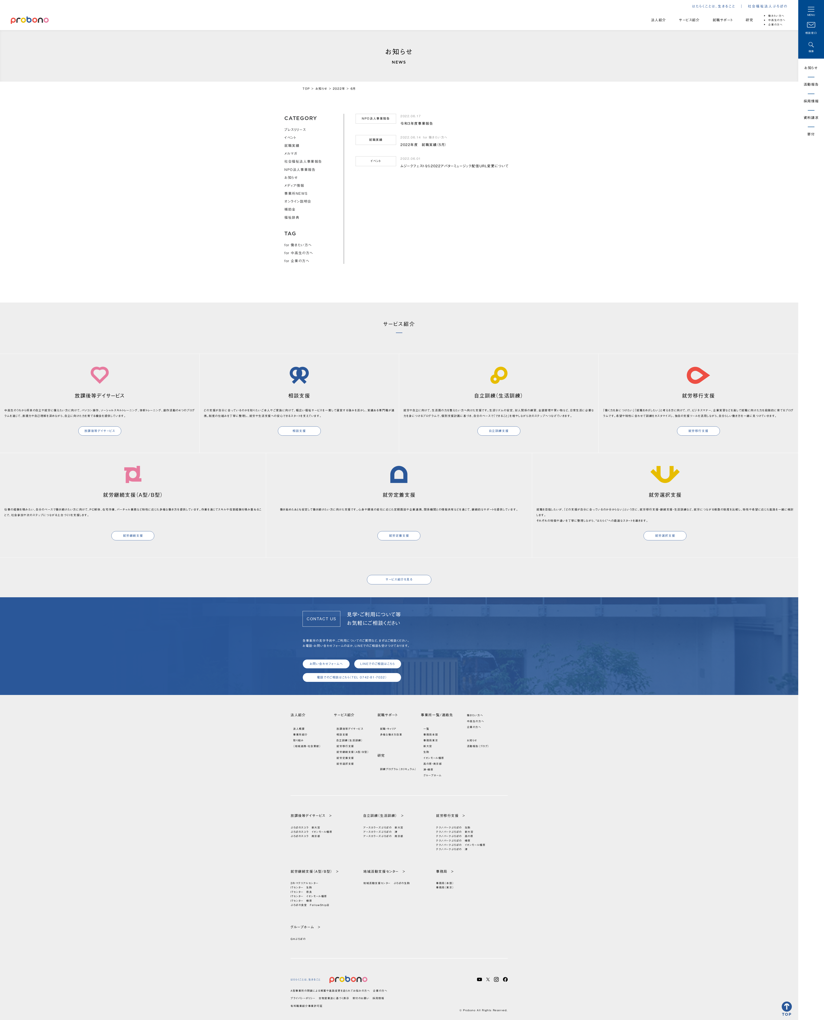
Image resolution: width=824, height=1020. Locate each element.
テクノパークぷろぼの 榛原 (453, 840)
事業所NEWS (295, 193)
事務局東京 (430, 740)
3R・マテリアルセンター (304, 883)
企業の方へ (775, 24)
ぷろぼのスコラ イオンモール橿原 (311, 831)
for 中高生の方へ (298, 253)
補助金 (290, 209)
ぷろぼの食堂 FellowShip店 (310, 905)
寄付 (811, 134)
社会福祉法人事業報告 (303, 161)
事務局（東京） (445, 887)
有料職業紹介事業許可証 (307, 1006)
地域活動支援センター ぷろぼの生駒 (386, 883)
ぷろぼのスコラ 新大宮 (305, 827)
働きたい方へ (776, 15)
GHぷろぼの (298, 939)
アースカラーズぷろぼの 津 (380, 831)
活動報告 (811, 84)
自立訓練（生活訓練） (349, 740)
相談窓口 (811, 33)
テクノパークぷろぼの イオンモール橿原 (460, 845)
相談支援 (299, 430)
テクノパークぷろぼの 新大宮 (454, 831)
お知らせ (291, 177)
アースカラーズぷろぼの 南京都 (383, 836)
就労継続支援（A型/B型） (352, 752)
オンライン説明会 (297, 201)
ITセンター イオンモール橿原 (309, 896)
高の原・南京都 (432, 763)
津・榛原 (428, 769)
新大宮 (427, 746)
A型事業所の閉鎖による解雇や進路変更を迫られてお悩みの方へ (330, 990)
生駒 (426, 752)
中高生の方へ (776, 20)
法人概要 (299, 728)
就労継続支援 (133, 535)
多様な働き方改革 (391, 734)
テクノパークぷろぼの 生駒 (453, 827)
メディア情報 (294, 185)
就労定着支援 (399, 535)
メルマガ (290, 153)
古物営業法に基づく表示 (334, 998)
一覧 (426, 728)
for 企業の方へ (296, 261)
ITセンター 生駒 (301, 887)
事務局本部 (430, 734)
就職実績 (291, 145)
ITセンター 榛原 (301, 900)
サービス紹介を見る (399, 579)
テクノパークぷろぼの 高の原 (454, 836)
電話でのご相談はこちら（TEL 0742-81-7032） (352, 677)
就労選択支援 (665, 535)
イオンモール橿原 (433, 758)
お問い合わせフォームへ (326, 663)
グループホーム (432, 775)
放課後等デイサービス (99, 430)
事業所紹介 (300, 734)
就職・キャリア (388, 728)
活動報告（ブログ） (478, 746)
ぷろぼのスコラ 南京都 (305, 836)
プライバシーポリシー (303, 998)
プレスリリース (295, 129)
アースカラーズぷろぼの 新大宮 (383, 827)
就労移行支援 (698, 430)
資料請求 (811, 117)
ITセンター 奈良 (301, 892)
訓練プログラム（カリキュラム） (398, 769)
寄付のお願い (361, 998)
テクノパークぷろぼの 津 (452, 849)
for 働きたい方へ (298, 245)
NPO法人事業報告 (299, 169)
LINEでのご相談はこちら (377, 663)
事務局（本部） (445, 883)
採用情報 (811, 101)
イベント (290, 137)
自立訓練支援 (499, 430)
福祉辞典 (291, 217)
